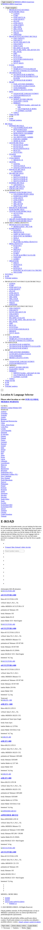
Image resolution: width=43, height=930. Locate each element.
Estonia (3, 436)
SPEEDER (17, 156)
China (3, 423)
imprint (7, 900)
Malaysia (4, 465)
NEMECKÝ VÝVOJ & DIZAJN (24, 69)
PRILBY (16, 266)
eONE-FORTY (18, 25)
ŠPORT (11, 82)
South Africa (5, 499)
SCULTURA (17, 57)
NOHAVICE (17, 265)
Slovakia (4, 495)
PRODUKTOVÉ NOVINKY (19, 225)
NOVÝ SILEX (18, 63)
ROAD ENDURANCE (21, 148)
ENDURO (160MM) (20, 139)
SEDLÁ (16, 238)
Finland (3, 438)
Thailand (4, 510)
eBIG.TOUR (17, 29)
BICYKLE (8, 124)
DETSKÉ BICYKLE (16, 173)
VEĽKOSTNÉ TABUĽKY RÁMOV (26, 93)
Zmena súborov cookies (18, 926)
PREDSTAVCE (18, 232)
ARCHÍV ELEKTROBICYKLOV (21, 219)
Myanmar (4, 470)
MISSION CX (18, 160)
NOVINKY (9, 274)
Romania (4, 489)
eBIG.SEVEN (18, 204)
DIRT (15, 53)
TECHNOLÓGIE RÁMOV (22, 80)
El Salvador (5, 434)
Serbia (3, 491)
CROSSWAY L (18, 185)
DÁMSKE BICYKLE (16, 183)
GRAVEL (12, 162)
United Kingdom (6, 514)
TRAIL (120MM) (19, 135)
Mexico (3, 467)
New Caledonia (6, 476)
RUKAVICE (17, 268)
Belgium (3, 419)
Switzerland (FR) (6, 507)
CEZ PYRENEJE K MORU (27, 109)
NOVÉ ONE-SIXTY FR (21, 42)
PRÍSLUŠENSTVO (16, 244)
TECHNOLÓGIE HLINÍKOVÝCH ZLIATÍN (25, 346)
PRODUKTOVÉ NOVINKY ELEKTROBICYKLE (19, 11)
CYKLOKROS (14, 158)
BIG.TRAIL (17, 52)
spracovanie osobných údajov (15, 902)
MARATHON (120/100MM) (23, 133)
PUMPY (16, 253)
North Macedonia (6, 480)
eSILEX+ (16, 215)
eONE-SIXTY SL (19, 17)
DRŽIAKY (17, 249)
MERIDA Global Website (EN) (11, 408)
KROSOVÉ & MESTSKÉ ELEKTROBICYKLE (18, 208)
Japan (3, 455)
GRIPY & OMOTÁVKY (21, 234)
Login (11, 118)
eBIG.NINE (17, 27)
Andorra (3, 411)
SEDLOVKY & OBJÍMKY (22, 236)
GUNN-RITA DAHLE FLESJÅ (24, 86)
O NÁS (11, 65)
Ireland (3, 450)
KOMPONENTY (15, 228)
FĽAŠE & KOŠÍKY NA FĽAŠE (24, 255)
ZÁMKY (16, 259)
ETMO (15, 15)
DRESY (16, 263)
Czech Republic (6, 430)
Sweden (3, 503)
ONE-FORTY (18, 44)
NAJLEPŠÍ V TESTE (20, 101)
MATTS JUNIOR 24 (20, 177)
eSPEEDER (17, 34)
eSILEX (16, 33)
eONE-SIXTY (18, 23)
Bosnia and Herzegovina (9, 421)
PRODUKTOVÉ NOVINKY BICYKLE (23, 36)
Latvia (3, 459)
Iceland (3, 446)
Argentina (4, 413)
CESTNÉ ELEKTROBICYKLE (20, 211)
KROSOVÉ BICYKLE (17, 169)
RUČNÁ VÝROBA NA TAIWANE (25, 71)
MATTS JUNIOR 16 (20, 181)
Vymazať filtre (10, 547)
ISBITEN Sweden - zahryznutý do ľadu (26, 373)
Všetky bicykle (14, 114)
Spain (3, 501)
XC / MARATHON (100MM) (23, 131)
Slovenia (4, 497)
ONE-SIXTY (17, 40)
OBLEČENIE (14, 261)
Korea (3, 457)
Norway (3, 482)
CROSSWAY (18, 171)
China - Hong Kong (7, 425)
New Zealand (5, 478)
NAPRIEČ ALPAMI (25, 111)
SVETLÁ (16, 251)
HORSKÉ (16, 175)
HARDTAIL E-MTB (20, 196)
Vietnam (3, 516)
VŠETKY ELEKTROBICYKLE (20, 221)
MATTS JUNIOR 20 (20, 179)
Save (28, 928)
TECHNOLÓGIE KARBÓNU (23, 74)
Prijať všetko (5, 926)
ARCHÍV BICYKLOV (17, 187)
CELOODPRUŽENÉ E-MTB (23, 194)
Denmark (4, 432)
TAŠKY (16, 247)
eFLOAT (16, 21)
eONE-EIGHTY (19, 19)
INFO (11, 92)
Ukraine (3, 512)
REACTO (16, 55)
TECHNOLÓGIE (15, 72)
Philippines (4, 484)
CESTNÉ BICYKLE (16, 143)
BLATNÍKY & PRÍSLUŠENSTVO (25, 242)
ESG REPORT (18, 67)
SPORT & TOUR (19, 141)
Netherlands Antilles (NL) (9, 474)
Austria (3, 417)
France (3, 440)
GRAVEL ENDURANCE (22, 167)
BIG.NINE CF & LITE (21, 48)
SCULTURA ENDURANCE (23, 59)
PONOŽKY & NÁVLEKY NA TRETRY (27, 270)
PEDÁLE (16, 240)
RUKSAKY (17, 246)
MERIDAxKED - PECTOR (22, 226)
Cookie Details (32, 926)
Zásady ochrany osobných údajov (30, 922)
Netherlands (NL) (7, 472)
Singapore (4, 493)
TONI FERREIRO (19, 88)
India (2, 448)
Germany (4, 442)
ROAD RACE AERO (20, 145)
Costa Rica (4, 427)
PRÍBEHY (17, 103)
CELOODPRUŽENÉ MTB (22, 127)
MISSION (16, 61)
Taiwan (3, 509)
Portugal (3, 488)
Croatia (3, 429)
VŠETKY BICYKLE (16, 188)
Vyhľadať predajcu (15, 120)
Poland (3, 486)
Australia (4, 415)
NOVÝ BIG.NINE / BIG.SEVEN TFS (26, 50)
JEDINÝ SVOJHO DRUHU (23, 99)
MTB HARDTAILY (20, 129)
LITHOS (16, 13)
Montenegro (5, 469)
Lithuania (4, 461)
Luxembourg (5, 463)
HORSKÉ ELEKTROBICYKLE (20, 192)
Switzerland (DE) (6, 505)
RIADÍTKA (17, 230)
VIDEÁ (16, 112)
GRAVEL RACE (19, 166)
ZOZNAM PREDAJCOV (22, 95)
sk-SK (7, 382)
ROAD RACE (18, 147)
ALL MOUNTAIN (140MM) (23, 137)
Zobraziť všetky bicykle (23, 547)
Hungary (4, 444)
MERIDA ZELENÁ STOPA (23, 90)
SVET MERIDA (15, 97)
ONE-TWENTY (19, 38)
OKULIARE (17, 272)
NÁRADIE (17, 257)
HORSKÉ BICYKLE (16, 126)
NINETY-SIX (18, 46)
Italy (2, 453)
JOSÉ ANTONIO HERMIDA (23, 84)
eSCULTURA (18, 31)
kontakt (7, 898)
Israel (2, 451)
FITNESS (12, 154)
